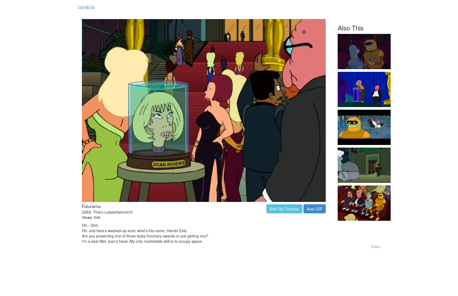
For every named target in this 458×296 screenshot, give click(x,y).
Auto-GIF (314, 208)
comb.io (86, 6)
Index (375, 246)
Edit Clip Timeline (284, 208)
